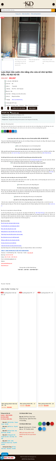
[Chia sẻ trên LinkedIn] (13, 131)
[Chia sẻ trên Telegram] (15, 131)
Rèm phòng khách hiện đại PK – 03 (9, 404)
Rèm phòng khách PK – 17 (27, 403)
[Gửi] (53, 10)
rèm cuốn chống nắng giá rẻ (11, 127)
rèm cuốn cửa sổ (21, 127)
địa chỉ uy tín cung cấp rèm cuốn (18, 126)
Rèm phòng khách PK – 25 (46, 403)
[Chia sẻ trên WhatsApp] (2, 131)
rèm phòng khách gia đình (40, 127)
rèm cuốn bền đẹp (45, 126)
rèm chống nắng (37, 126)
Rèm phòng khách (36, 14)
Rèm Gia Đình (26, 14)
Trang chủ (18, 14)
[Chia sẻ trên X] (7, 131)
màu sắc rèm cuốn (30, 126)
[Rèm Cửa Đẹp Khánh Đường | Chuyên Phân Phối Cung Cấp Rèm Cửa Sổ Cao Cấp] (28, 4)
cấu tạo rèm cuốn (7, 126)
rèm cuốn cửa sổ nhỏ (30, 127)
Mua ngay (32, 108)
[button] (2, 4)
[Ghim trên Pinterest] (10, 131)
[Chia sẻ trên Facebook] (5, 131)
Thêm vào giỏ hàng (18, 108)
